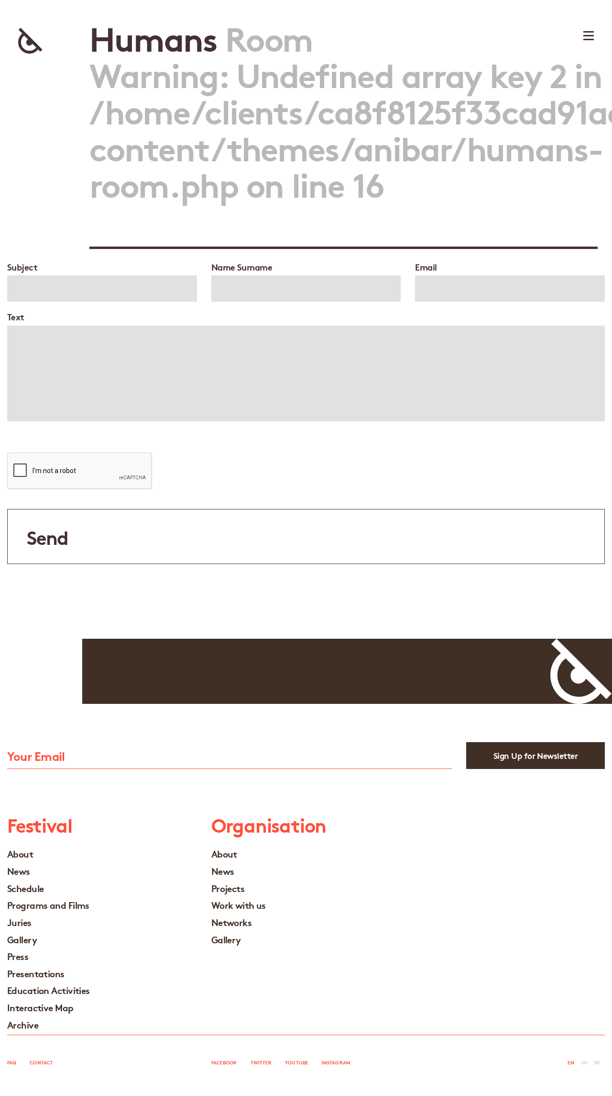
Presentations (36, 973)
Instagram (336, 1062)
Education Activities (48, 989)
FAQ (11, 1062)
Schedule (25, 887)
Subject (22, 266)
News (18, 870)
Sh (584, 1062)
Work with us (238, 904)
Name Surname (241, 266)
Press (17, 955)
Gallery (22, 939)
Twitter (261, 1062)
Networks (231, 921)
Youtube (296, 1062)
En (571, 1062)
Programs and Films (48, 904)
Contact (41, 1062)
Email (426, 266)
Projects (228, 887)
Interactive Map (40, 1007)
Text (15, 316)
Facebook (224, 1062)
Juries (19, 921)
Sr (597, 1062)
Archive (22, 1024)
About (20, 853)
